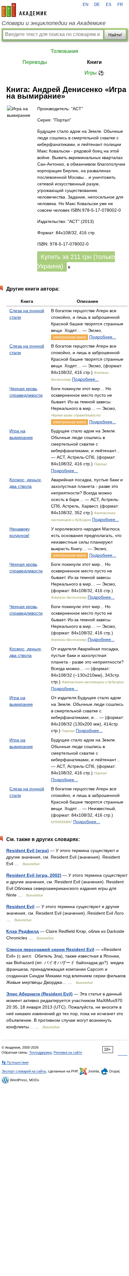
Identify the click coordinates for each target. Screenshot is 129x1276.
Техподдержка (40, 1052)
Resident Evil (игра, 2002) (33, 875)
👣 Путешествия (15, 1062)
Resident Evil (20, 906)
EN (85, 5)
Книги (94, 62)
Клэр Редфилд (22, 931)
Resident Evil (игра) (27, 850)
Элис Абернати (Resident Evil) (39, 993)
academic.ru (24, 10)
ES (108, 5)
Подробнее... (102, 336)
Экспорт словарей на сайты (24, 1071)
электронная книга (69, 337)
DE (97, 5)
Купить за (76, 261)
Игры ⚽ (94, 72)
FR (120, 5)
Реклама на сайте (68, 1052)
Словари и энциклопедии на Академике (54, 23)
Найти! (115, 34)
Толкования (64, 51)
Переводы (35, 62)
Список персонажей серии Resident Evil (50, 949)
